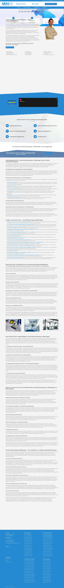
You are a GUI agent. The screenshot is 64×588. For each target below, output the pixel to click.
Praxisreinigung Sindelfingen (47, 580)
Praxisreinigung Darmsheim (47, 565)
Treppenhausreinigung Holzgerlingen (29, 574)
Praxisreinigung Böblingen (47, 562)
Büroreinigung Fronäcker (28, 543)
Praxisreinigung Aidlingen (46, 560)
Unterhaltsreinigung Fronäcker (47, 543)
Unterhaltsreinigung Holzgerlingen (48, 548)
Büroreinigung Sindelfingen (28, 554)
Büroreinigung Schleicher (28, 551)
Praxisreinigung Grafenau (46, 571)
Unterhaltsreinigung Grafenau (47, 545)
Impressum (7, 560)
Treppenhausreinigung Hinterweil (29, 572)
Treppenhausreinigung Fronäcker (29, 569)
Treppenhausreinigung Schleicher (29, 577)
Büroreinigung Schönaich (28, 552)
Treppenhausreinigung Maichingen (29, 575)
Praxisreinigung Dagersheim (47, 563)
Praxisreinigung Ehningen (46, 566)
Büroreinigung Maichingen (28, 549)
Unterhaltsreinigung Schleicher (47, 551)
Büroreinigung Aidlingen (28, 534)
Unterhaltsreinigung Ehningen (47, 540)
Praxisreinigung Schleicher (47, 577)
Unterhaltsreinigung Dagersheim (47, 537)
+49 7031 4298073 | (46, 0)
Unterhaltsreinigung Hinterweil (47, 546)
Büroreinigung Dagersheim (28, 537)
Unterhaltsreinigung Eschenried (47, 542)
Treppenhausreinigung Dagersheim (29, 563)
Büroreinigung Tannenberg (28, 555)
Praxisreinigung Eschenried (47, 568)
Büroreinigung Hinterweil (28, 546)
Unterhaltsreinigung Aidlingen (47, 534)
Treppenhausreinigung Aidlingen (29, 560)
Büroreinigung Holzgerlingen (28, 548)
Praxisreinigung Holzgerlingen (47, 574)
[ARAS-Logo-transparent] (7, 3)
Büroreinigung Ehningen (28, 540)
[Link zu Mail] (1, 0)
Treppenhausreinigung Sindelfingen (29, 580)
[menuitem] (19, 8)
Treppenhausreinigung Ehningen (29, 566)
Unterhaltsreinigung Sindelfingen (48, 554)
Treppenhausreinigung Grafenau (29, 571)
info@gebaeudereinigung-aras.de (57, 0)
